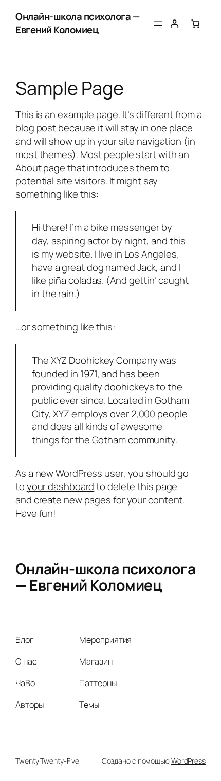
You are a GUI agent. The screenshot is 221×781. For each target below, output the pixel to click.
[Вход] (174, 23)
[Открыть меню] (158, 23)
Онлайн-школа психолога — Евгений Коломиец (77, 23)
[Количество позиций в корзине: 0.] (195, 23)
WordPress (188, 761)
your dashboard (61, 486)
